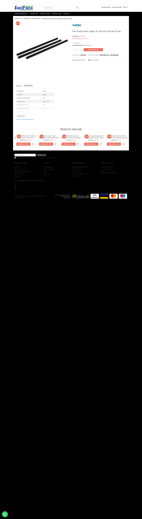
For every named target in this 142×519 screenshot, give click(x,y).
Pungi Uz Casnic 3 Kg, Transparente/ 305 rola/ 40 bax (48, 137)
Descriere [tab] (19, 86)
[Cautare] (77, 7)
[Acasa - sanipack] (24, 7)
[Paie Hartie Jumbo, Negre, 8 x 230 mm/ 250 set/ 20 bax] (42, 48)
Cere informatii (94, 60)
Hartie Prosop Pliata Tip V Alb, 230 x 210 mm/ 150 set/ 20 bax (116, 137)
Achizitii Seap (56, 14)
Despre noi (34, 14)
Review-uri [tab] (28, 85)
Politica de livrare (19, 174)
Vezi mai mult (21, 116)
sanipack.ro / (18, 18)
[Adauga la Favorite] (33, 144)
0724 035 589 (108, 170)
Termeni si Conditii (19, 169)
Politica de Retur (48, 167)
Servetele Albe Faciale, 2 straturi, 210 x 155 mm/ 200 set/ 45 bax (71, 137)
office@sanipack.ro (110, 173)
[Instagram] (15, 189)
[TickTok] (15, 186)
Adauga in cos (93, 50)
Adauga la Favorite (79, 60)
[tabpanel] (42, 48)
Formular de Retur (48, 169)
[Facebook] (15, 184)
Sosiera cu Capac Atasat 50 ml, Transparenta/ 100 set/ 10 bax (94, 137)
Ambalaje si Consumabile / (32, 18)
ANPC (45, 171)
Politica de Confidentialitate (66, 158)
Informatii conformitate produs (25, 119)
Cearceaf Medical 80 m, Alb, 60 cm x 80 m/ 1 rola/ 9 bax (26, 137)
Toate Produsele (20, 14)
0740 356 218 (108, 167)
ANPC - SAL (46, 174)
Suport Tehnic (45, 14)
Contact (66, 14)
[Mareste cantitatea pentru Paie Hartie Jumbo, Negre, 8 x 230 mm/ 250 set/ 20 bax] (80, 49)
